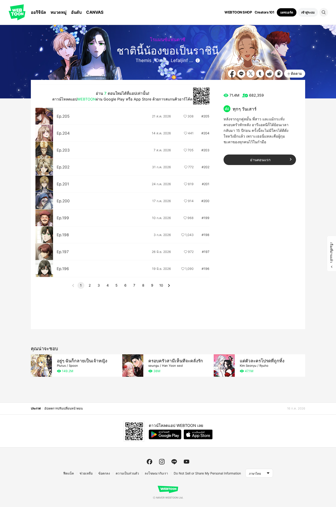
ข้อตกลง (104, 473)
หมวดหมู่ (59, 12)
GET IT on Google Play (165, 434)
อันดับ (76, 12)
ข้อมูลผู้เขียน (197, 60)
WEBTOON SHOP (238, 12)
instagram (162, 461)
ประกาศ (35, 408)
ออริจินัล (38, 12)
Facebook (232, 74)
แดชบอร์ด (286, 12)
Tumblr (260, 74)
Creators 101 (264, 12)
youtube (186, 461)
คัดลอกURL (279, 74)
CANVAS (95, 12)
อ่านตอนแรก (260, 159)
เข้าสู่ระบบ (308, 12)
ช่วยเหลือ (86, 473)
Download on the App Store (198, 434)
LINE (241, 74)
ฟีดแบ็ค (68, 473)
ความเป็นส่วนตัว (127, 473)
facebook (149, 461)
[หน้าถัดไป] (169, 285)
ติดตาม (296, 73)
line (174, 461)
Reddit (269, 74)
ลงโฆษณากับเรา (156, 473)
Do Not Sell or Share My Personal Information (207, 473)
